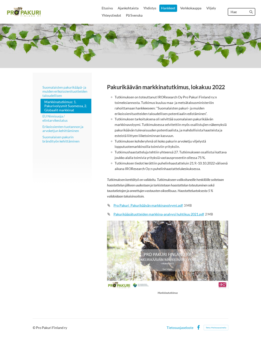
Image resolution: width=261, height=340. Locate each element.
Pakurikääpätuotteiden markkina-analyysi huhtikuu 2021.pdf (158, 214)
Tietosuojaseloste (180, 327)
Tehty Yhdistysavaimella (216, 327)
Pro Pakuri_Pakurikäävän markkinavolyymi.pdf (148, 205)
